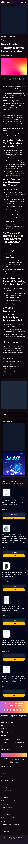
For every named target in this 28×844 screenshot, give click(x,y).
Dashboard (6, 739)
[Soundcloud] (23, 710)
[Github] (20, 710)
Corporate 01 (6, 742)
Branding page (20, 746)
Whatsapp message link (9, 732)
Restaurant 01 (20, 742)
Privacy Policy (6, 821)
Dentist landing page (8, 800)
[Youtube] (14, 710)
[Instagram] (8, 710)
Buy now (14, 518)
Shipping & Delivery (8, 817)
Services (5, 787)
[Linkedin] (17, 710)
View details (14, 514)
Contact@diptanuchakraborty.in (11, 725)
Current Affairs (12, 36)
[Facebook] (4, 710)
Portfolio (5, 804)
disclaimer (12, 842)
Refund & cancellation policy (10, 824)
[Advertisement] (14, 20)
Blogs (4, 773)
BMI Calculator (6, 807)
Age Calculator (7, 794)
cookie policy (20, 842)
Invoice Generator (7, 797)
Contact (5, 811)
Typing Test (6, 814)
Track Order (6, 831)
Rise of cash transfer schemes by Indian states (12, 39)
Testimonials (6, 790)
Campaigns (6, 783)
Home (4, 36)
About (4, 777)
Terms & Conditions (8, 780)
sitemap (6, 842)
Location (5, 729)
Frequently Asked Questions (10, 828)
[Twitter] (11, 710)
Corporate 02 (6, 746)
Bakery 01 (19, 739)
